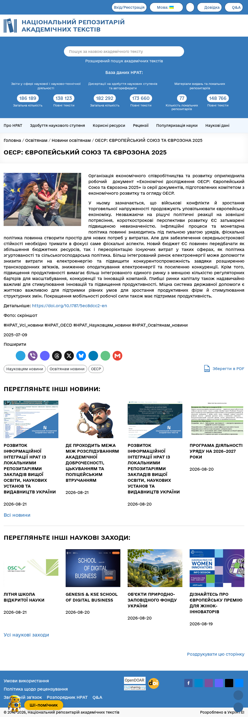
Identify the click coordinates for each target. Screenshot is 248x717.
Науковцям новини (24, 369)
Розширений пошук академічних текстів (124, 61)
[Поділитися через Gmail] (117, 356)
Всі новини (18, 515)
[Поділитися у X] (69, 356)
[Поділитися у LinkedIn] (93, 356)
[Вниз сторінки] (238, 707)
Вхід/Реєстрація (129, 7)
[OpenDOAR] (135, 681)
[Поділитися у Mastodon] (45, 356)
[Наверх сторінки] (238, 695)
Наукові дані (217, 125)
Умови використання (26, 680)
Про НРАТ (13, 125)
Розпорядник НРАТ (67, 697)
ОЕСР (96, 369)
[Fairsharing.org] (135, 687)
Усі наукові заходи (27, 634)
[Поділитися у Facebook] (8, 356)
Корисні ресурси (109, 125)
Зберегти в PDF (228, 368)
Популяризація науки (177, 125)
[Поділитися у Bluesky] (81, 356)
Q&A (236, 7)
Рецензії (140, 125)
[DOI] (153, 683)
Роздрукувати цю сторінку (215, 654)
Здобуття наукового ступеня (57, 125)
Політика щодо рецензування (36, 689)
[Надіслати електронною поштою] (105, 356)
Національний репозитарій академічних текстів (73, 25)
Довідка (212, 7)
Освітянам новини (67, 369)
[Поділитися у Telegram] (20, 356)
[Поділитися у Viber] (33, 356)
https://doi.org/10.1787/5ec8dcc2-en (69, 305)
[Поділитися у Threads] (57, 356)
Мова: (163, 7)
